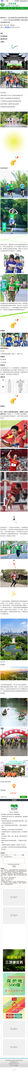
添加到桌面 (23, 1)
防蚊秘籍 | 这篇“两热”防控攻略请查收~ (11, 814)
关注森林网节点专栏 (14, 1062)
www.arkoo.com (9, 880)
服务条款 (6, 869)
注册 (7, 1)
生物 (15, 8)
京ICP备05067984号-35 (14, 1063)
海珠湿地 (7, 27)
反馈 (14, 1069)
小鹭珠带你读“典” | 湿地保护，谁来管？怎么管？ (13, 844)
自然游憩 (10, 4)
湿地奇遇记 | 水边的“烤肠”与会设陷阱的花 (11, 829)
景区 (26, 8)
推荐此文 (24, 796)
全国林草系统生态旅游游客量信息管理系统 (14, 1060)
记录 (18, 8)
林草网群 (17, 1)
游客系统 (22, 8)
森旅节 (5, 8)
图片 (12, 8)
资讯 (9, 8)
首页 (1, 8)
